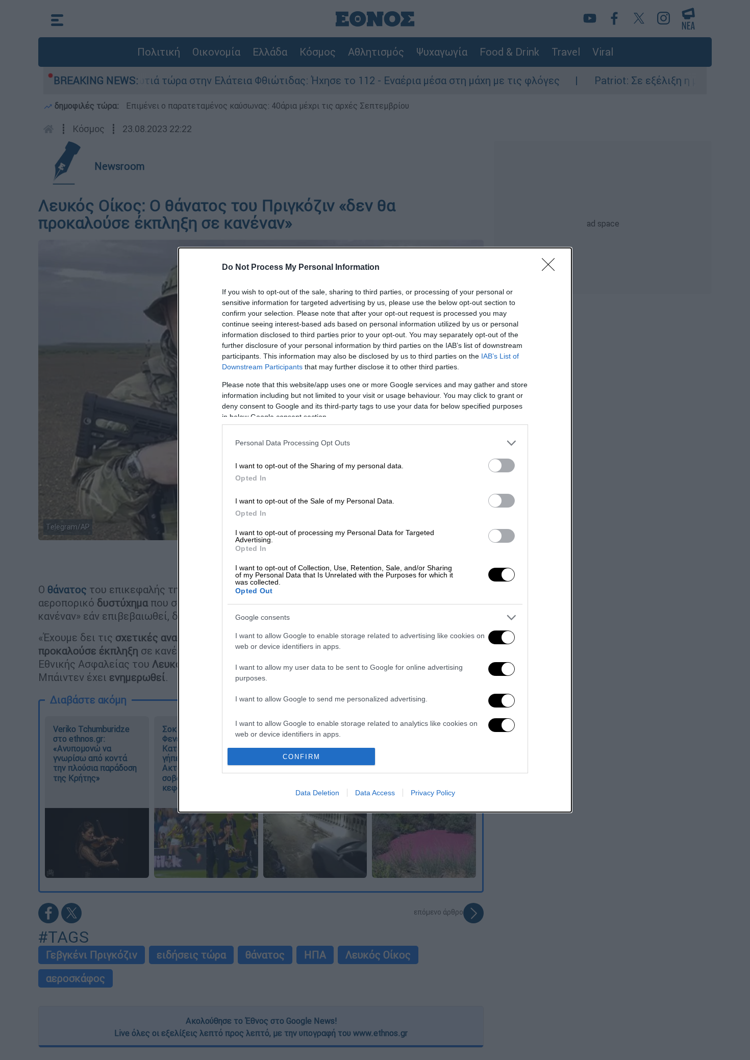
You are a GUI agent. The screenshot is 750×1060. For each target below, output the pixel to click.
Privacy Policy (433, 793)
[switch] (501, 465)
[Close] (551, 267)
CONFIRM (301, 757)
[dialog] (375, 530)
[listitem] (375, 443)
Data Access (375, 793)
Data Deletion (317, 793)
